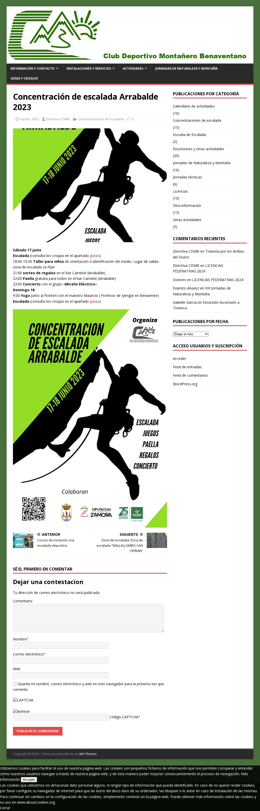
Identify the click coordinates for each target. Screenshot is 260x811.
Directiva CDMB (58, 119)
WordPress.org (185, 383)
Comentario (22, 601)
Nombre (20, 639)
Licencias (180, 191)
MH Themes (87, 754)
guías (95, 255)
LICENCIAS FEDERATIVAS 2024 (217, 279)
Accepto (29, 780)
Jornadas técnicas (187, 177)
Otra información (187, 205)
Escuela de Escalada (189, 134)
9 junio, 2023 (29, 119)
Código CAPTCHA (123, 716)
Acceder (179, 358)
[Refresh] (21, 711)
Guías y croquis (24, 78)
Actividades (133, 68)
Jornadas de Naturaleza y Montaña (186, 68)
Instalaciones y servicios (89, 68)
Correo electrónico (28, 654)
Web (16, 668)
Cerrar (5, 807)
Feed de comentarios (190, 375)
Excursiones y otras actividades (198, 148)
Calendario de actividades (194, 106)
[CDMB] (130, 60)
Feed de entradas (187, 366)
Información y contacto (32, 68)
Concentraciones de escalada (101, 119)
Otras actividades (187, 219)
